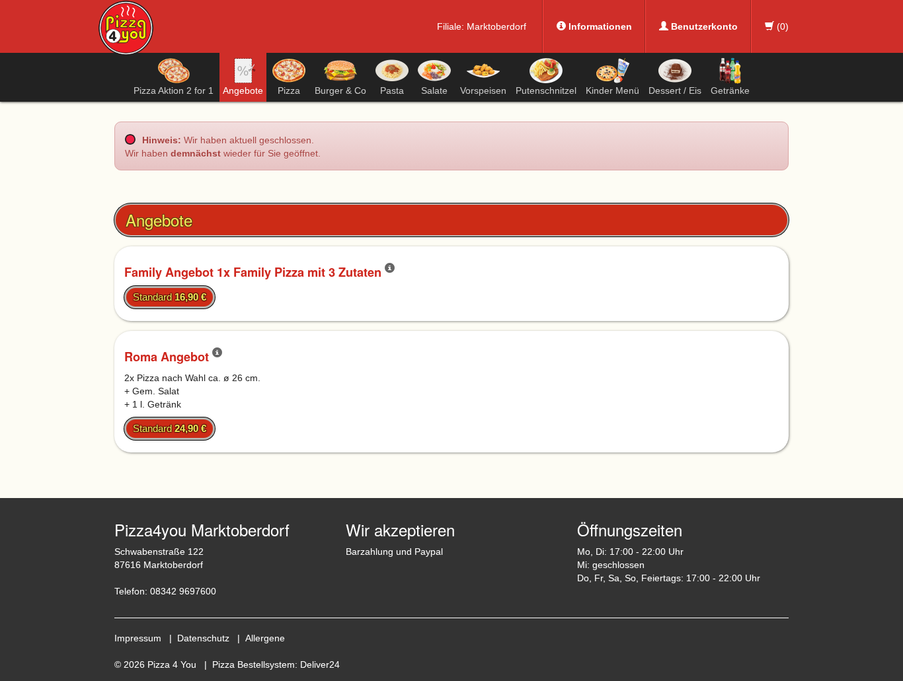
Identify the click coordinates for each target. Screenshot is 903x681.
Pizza (289, 90)
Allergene (265, 638)
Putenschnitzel (546, 90)
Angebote (243, 90)
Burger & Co (340, 90)
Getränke (730, 90)
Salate (434, 90)
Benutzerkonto (703, 26)
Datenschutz (203, 638)
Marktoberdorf (496, 26)
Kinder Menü (612, 90)
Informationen (599, 26)
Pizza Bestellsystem (253, 664)
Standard (169, 297)
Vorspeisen (483, 90)
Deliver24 (320, 664)
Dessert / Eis (674, 90)
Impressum (137, 638)
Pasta (392, 90)
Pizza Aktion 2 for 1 (174, 90)
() (781, 26)
